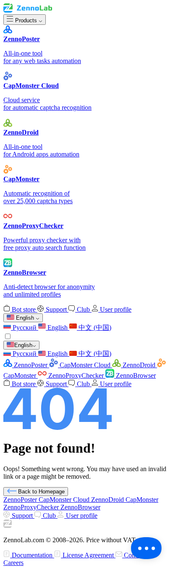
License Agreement (88, 555)
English (57, 327)
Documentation (32, 555)
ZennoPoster (30, 365)
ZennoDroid (139, 365)
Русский (24, 327)
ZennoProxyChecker (76, 375)
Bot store (23, 309)
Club (83, 309)
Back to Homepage (40, 491)
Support (56, 309)
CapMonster (142, 499)
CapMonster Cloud (85, 365)
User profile (114, 309)
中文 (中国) (94, 327)
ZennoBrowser (135, 375)
